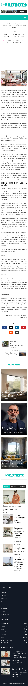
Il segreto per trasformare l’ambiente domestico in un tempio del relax (12, 394)
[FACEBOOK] (4, 327)
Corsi (2, 602)
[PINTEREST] (23, 327)
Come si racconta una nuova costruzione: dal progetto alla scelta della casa (19, 562)
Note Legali (4, 608)
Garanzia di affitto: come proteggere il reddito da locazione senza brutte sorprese (19, 533)
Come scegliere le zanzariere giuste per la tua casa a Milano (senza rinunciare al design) (13, 462)
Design (14, 31)
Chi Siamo (3, 592)
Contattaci (4, 595)
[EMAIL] (17, 332)
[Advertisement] (14, 57)
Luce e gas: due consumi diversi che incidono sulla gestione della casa (12, 508)
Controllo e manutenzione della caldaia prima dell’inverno (19, 519)
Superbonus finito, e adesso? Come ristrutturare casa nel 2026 (19, 548)
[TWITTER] (11, 327)
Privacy (3, 611)
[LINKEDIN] (17, 327)
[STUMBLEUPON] (11, 332)
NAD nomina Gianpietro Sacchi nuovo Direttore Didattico (13, 429)
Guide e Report (5, 605)
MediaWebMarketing (19, 683)
